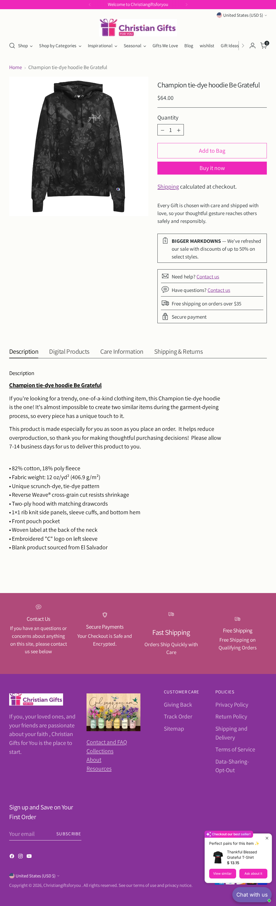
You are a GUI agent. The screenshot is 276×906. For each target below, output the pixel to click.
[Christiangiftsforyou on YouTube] (29, 856)
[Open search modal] (12, 45)
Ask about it (253, 873)
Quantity (167, 117)
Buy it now (212, 168)
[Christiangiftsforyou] (138, 27)
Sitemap (174, 728)
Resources (99, 768)
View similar (222, 873)
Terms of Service (235, 749)
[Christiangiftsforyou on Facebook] (12, 856)
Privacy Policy (231, 704)
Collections (100, 751)
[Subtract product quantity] (162, 129)
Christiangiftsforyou (62, 885)
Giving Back (178, 704)
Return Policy (231, 716)
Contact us (207, 276)
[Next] (186, 4)
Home (15, 67)
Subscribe (68, 834)
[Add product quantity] (179, 129)
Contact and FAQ (107, 742)
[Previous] (90, 4)
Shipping (168, 186)
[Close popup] (267, 838)
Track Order (178, 716)
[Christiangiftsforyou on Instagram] (21, 856)
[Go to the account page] (252, 45)
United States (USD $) (243, 15)
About (94, 759)
